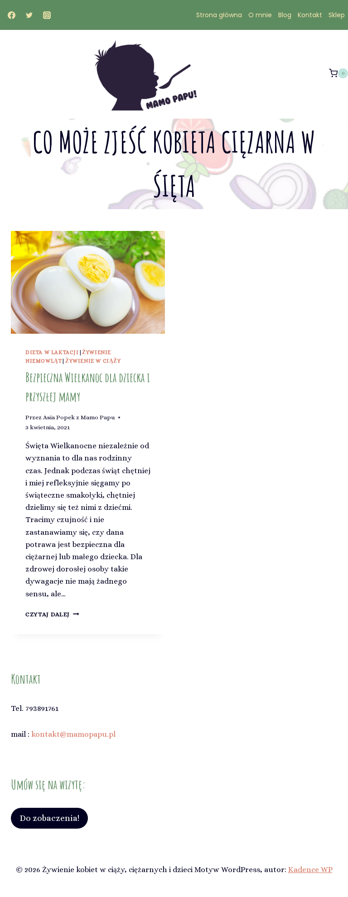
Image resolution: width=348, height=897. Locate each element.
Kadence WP (310, 869)
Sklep (337, 14)
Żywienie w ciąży (93, 361)
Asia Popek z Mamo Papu (79, 417)
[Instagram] (46, 15)
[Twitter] (29, 15)
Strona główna (219, 14)
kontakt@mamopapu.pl (73, 734)
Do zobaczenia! (49, 818)
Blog (284, 14)
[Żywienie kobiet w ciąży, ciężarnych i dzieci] (151, 74)
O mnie (260, 14)
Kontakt (310, 14)
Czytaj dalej (52, 614)
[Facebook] (11, 15)
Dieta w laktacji (52, 352)
